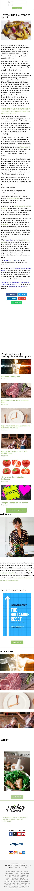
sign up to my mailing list (17, 286)
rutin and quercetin (13, 198)
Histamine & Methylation (10, 376)
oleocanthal (5, 224)
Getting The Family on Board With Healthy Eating (14, 452)
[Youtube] (19, 834)
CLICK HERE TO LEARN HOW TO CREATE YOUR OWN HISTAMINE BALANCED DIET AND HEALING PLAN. (16, 111)
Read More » (4, 379)
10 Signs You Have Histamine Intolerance (12, 478)
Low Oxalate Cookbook (11, 260)
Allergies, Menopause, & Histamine (14, 503)
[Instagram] (15, 834)
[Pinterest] (23, 834)
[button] (11, 294)
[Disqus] (16, 328)
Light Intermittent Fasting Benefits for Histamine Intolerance (15, 427)
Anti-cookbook (9, 240)
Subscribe (17, 8)
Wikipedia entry (24, 147)
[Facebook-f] (11, 834)
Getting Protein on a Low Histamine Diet (14, 401)
